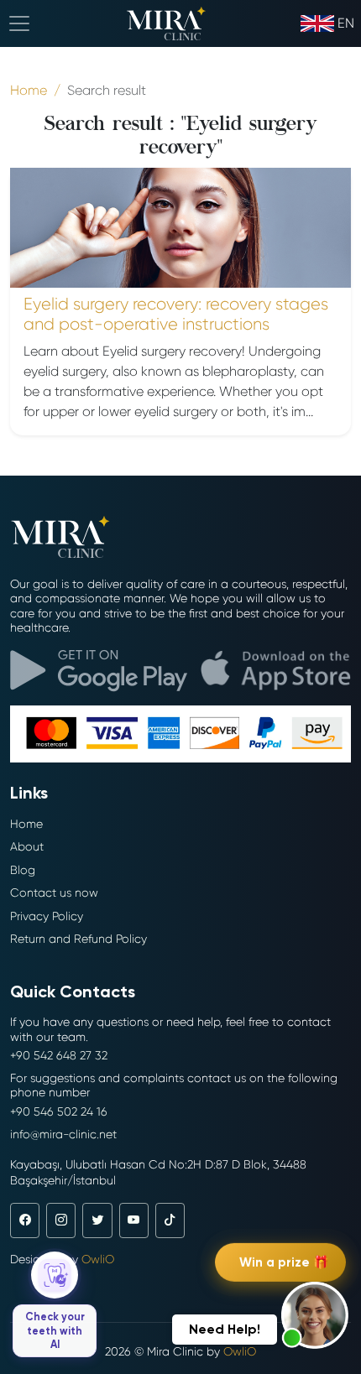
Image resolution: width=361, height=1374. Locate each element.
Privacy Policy (46, 916)
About (27, 846)
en (345, 23)
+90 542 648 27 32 (58, 1055)
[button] (314, 1315)
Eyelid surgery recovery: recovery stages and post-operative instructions (176, 314)
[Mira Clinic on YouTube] (134, 1220)
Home (26, 823)
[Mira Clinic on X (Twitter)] (97, 1220)
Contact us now (54, 892)
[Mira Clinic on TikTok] (170, 1220)
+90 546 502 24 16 (58, 1111)
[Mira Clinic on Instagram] (61, 1220)
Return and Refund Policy (78, 938)
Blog (22, 870)
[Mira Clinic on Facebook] (24, 1220)
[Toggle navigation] (19, 23)
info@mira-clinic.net (63, 1134)
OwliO (97, 1259)
